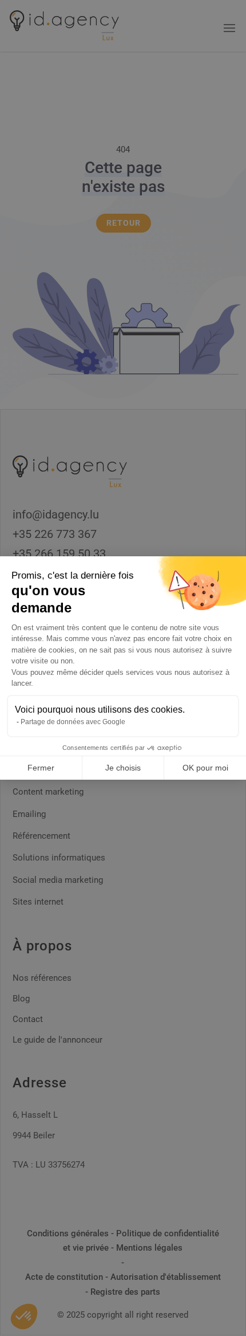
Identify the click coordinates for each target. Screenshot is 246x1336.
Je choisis (123, 767)
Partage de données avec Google (73, 722)
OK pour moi (205, 767)
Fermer (40, 767)
